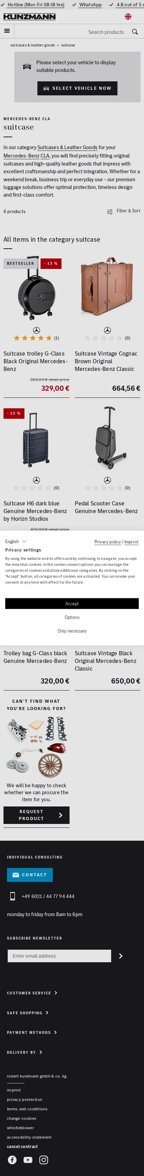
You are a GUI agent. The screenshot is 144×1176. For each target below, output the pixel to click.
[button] (16, 541)
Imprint (131, 541)
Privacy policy (107, 541)
